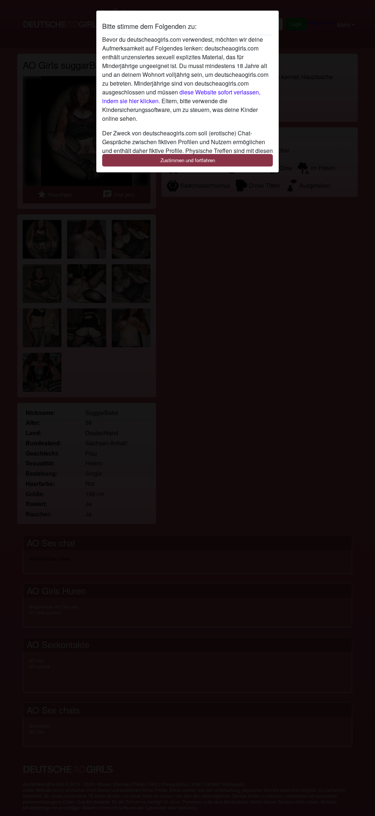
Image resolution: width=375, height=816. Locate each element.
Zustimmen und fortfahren (187, 160)
